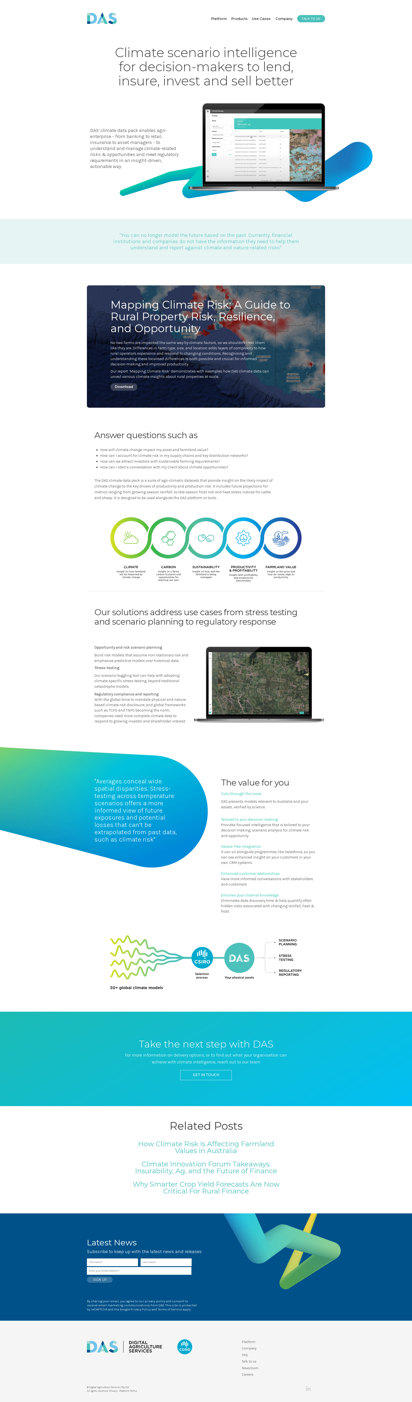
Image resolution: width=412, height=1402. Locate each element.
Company (249, 1348)
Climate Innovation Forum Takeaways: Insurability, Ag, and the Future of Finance (206, 1167)
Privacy (113, 1390)
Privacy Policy (141, 1309)
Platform (248, 1342)
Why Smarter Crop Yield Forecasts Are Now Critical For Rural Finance (206, 1187)
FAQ (245, 1355)
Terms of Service (170, 1309)
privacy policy (155, 1301)
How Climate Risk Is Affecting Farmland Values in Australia (206, 1147)
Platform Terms (128, 1390)
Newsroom (250, 1368)
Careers (247, 1374)
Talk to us (249, 1361)
